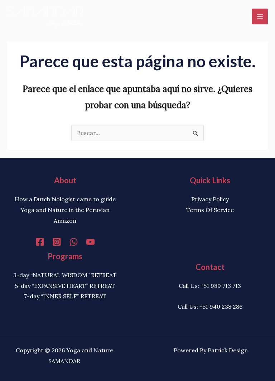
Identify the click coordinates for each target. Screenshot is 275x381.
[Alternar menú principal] (260, 16)
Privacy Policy (210, 199)
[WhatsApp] (73, 241)
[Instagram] (56, 241)
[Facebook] (39, 241)
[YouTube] (90, 241)
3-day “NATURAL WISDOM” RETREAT (65, 275)
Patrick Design (228, 350)
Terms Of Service (210, 209)
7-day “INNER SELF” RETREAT (65, 296)
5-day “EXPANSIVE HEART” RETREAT (65, 285)
